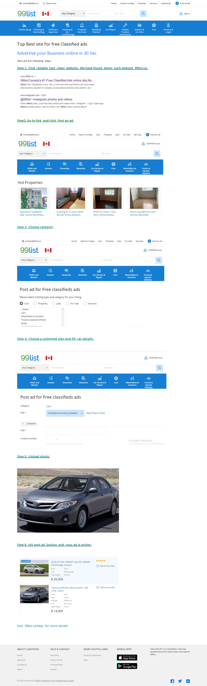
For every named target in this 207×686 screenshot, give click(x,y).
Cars (154, 29)
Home (114, 3)
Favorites (54, 655)
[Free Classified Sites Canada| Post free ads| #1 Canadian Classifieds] (33, 13)
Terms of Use (56, 660)
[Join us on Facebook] (172, 681)
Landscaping (25, 29)
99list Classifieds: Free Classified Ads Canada (54, 680)
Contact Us (22, 664)
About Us (21, 660)
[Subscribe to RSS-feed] (188, 681)
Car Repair (111, 29)
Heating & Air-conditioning (68, 32)
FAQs (86, 660)
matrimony (166, 3)
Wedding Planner (96, 30)
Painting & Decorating (38, 30)
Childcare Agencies (53, 30)
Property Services (82, 30)
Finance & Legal (168, 30)
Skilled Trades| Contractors (125, 32)
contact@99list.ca (30, 3)
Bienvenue (51, 3)
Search (53, 669)
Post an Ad (185, 3)
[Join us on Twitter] (180, 681)
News (19, 669)
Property (142, 3)
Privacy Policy (56, 664)
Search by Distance (92, 655)
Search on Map (127, 3)
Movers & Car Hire (139, 30)
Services (153, 3)
